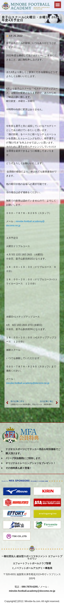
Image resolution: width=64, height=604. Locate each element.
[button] (57, 4)
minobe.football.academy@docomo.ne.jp (27, 383)
